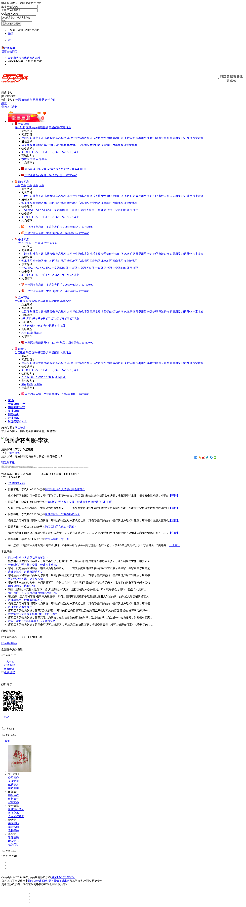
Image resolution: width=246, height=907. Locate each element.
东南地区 (106, 145)
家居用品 (175, 138)
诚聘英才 (13, 784)
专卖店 (43, 159)
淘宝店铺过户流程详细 (21, 585)
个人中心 (9, 661)
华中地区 (49, 145)
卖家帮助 (13, 826)
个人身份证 (28, 325)
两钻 (30, 210)
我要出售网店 (9, 51)
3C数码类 (129, 138)
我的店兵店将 (9, 106)
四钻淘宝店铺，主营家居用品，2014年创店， (56, 394)
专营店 (34, 159)
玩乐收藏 (95, 138)
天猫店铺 (23, 123)
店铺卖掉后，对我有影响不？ (62, 514)
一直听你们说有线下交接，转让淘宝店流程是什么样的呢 (78, 501)
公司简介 (13, 777)
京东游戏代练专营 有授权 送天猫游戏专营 (55, 169)
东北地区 (83, 145)
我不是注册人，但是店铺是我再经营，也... (33, 592)
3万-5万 (64, 152)
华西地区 (72, 145)
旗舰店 (25, 159)
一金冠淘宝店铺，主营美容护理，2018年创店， (58, 226)
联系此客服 (8, 462)
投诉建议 (9, 672)
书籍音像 (42, 127)
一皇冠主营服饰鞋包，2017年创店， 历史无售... (58, 342)
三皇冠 (73, 210)
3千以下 (26, 152)
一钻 (17, 185)
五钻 (41, 185)
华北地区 (61, 145)
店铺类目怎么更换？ (20, 607)
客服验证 (9, 668)
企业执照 (60, 325)
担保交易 (13, 812)
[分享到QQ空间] (199, 457)
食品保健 (106, 138)
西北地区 (95, 145)
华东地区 (26, 145)
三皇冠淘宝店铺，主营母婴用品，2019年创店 (56, 233)
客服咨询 (13, 837)
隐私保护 (13, 830)
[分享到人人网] (211, 457)
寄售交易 (13, 802)
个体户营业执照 (44, 325)
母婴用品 (141, 138)
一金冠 (99, 210)
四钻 (35, 185)
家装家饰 (163, 138)
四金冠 (125, 210)
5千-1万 (45, 152)
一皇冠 (56, 210)
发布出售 (13, 57)
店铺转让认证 (16, 809)
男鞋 (35, 99)
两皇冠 (64, 210)
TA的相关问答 (16, 483)
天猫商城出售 (62, 880)
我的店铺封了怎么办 (57, 539)
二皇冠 (27, 243)
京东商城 (23, 297)
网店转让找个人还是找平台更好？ (65, 489)
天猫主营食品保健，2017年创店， (50, 175)
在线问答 (13, 844)
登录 (10, 33)
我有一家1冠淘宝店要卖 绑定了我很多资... (33, 621)
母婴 (41, 99)
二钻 (23, 185)
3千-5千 (35, 152)
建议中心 (13, 841)
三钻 (29, 185)
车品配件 (54, 127)
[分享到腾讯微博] (207, 457)
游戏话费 (83, 138)
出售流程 (13, 798)
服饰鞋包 (26, 99)
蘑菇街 (22, 349)
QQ (3, 13)
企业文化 (13, 781)
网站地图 (13, 788)
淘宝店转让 (35, 880)
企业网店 (23, 239)
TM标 (30, 332)
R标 (23, 332)
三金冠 (116, 210)
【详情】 (174, 495)
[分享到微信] (215, 457)
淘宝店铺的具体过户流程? (60, 526)
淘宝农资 (198, 138)
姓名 (4, 6)
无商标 (38, 332)
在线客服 (9, 665)
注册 (10, 40)
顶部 (7, 740)
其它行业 (65, 127)
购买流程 (13, 795)
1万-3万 (55, 152)
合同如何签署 (16, 816)
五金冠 (134, 210)
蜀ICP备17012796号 (63, 877)
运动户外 (50, 99)
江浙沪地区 (130, 145)
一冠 (18, 99)
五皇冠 (90, 210)
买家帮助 (13, 823)
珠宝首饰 (38, 138)
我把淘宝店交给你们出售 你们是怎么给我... (33, 614)
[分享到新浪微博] (203, 457)
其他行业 (72, 138)
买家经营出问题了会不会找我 (25, 578)
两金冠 (108, 210)
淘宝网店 (23, 181)
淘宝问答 (14, 452)
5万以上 (74, 152)
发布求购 (24, 57)
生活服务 (26, 138)
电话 (6, 716)
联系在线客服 (9, 643)
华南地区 (38, 145)
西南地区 (117, 145)
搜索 (4, 103)
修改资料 (34, 57)
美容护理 (152, 138)
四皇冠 (82, 210)
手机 (4, 10)
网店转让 (20, 427)
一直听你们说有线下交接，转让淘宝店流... (33, 564)
